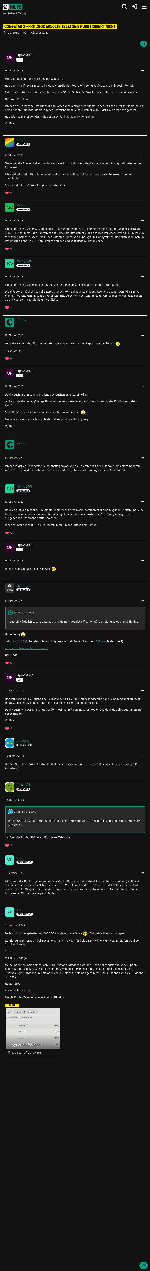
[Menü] (144, 7)
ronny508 (21, 641)
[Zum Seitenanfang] (143, 1265)
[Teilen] (143, 44)
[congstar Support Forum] (12, 7)
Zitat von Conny (24, 612)
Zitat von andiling (25, 811)
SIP (98, 641)
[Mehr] (143, 71)
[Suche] (125, 7)
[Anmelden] (134, 7)
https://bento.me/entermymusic (25, 648)
